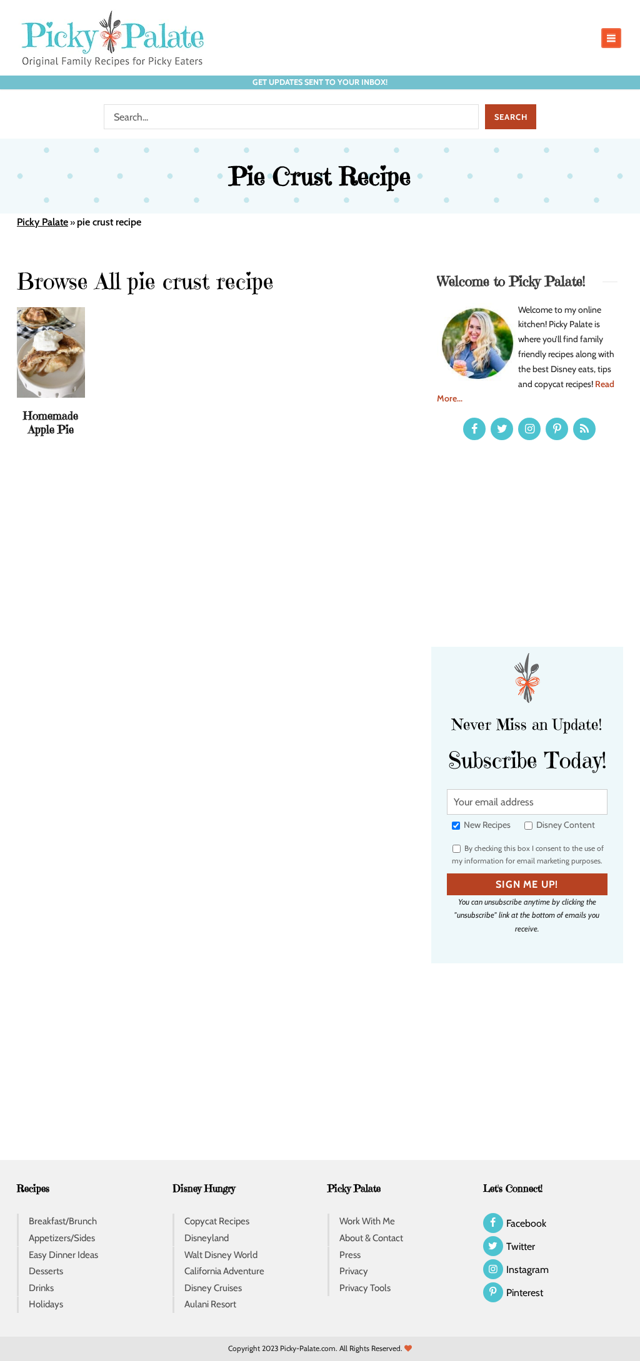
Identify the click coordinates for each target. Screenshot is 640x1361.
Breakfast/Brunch (63, 1221)
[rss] (584, 429)
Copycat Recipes (216, 1221)
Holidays (46, 1304)
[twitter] (502, 429)
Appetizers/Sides (62, 1238)
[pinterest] (557, 429)
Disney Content (564, 824)
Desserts (46, 1271)
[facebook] (474, 429)
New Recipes (486, 824)
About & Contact (371, 1238)
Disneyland (206, 1238)
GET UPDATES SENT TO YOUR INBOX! (320, 82)
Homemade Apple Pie (50, 422)
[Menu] (611, 38)
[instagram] (529, 429)
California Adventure (224, 1271)
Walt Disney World (221, 1254)
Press (350, 1254)
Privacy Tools (365, 1288)
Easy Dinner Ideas (63, 1254)
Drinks (41, 1288)
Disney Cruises (213, 1288)
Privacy (353, 1271)
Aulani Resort (210, 1304)
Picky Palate (42, 222)
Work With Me (367, 1221)
